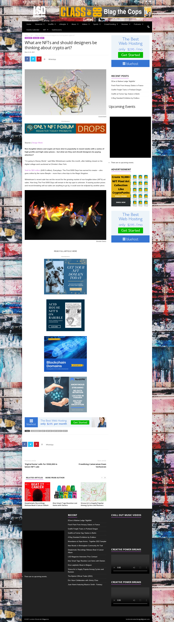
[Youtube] (150, 1)
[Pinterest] (39, 59)
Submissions (57, 30)
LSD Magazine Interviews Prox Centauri (82, 557)
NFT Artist (57, 431)
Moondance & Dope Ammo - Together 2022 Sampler (87, 541)
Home (29, 24)
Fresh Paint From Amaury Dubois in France (127, 85)
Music (74, 24)
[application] (130, 531)
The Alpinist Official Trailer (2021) (80, 576)
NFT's (65, 431)
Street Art (38, 24)
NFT (44, 30)
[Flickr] (138, 1)
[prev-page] (102, 477)
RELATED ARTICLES (34, 477)
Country (28, 38)
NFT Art (49, 431)
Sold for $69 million (32, 170)
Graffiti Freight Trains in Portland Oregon (126, 90)
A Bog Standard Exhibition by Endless (125, 98)
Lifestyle (62, 24)
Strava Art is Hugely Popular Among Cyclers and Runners (92, 504)
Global (36, 38)
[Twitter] (146, 1)
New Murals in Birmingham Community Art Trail (85, 546)
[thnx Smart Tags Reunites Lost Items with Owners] (65, 491)
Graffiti (50, 24)
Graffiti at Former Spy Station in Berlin (125, 94)
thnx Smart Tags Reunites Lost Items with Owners (65, 504)
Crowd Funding (110, 24)
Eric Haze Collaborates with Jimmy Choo (83, 580)
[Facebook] (134, 1)
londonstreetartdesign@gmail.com (138, 619)
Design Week (37, 143)
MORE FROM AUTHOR (54, 477)
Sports (95, 24)
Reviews (125, 24)
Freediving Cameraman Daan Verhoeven (92, 465)
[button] (148, 27)
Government (35, 431)
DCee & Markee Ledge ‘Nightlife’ (123, 81)
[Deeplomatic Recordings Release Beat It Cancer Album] (37, 491)
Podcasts (137, 24)
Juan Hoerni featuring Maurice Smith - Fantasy (85, 585)
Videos (84, 24)
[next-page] (105, 477)
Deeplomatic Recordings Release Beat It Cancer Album (36, 504)
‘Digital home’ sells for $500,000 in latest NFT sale (41, 465)
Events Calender (33, 30)
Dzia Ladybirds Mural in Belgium (80, 565)
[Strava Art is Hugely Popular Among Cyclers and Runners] (93, 491)
